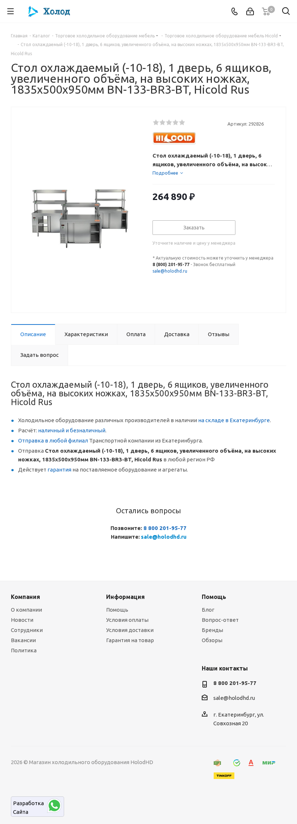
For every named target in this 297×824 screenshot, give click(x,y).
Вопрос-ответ (220, 620)
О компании (26, 610)
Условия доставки (130, 630)
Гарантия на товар (130, 640)
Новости (22, 620)
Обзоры (212, 640)
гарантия (59, 469)
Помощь (117, 610)
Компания (25, 596)
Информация (125, 596)
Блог (208, 610)
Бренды (212, 630)
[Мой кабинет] (250, 11)
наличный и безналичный (71, 430)
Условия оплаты (127, 620)
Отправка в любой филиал (53, 440)
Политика (24, 650)
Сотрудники (27, 630)
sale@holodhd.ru (169, 271)
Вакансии (23, 640)
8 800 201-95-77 (165, 528)
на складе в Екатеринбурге (234, 420)
